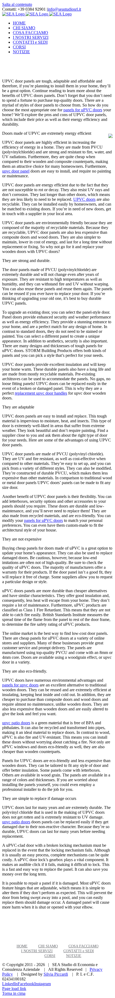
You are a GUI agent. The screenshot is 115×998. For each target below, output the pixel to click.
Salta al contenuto (17, 4)
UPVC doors (84, 199)
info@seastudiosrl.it (64, 9)
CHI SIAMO (48, 946)
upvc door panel (15, 171)
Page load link (14, 988)
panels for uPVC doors (82, 110)
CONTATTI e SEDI (78, 951)
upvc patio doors (16, 723)
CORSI (49, 956)
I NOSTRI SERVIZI (37, 951)
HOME (22, 946)
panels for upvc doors (20, 685)
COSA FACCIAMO (83, 946)
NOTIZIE (73, 956)
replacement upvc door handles (41, 393)
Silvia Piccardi (56, 974)
